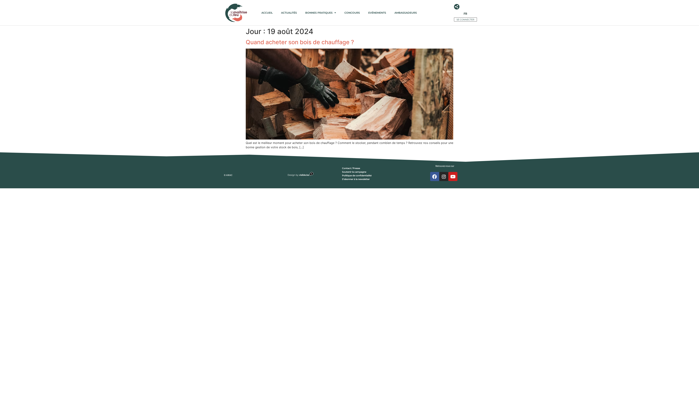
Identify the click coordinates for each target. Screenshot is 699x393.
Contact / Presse (351, 168)
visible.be (304, 175)
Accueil (267, 12)
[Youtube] (452, 176)
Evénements (377, 12)
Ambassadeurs (405, 12)
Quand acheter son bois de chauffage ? (300, 42)
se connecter (465, 19)
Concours (352, 12)
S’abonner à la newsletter (356, 179)
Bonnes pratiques (319, 12)
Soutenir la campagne (354, 171)
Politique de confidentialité (357, 175)
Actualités (289, 12)
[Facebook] (434, 176)
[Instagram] (443, 176)
